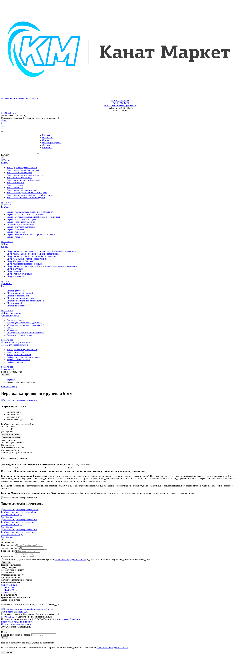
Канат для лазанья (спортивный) (22, 349)
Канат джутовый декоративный (22, 167)
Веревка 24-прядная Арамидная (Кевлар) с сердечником (33, 217)
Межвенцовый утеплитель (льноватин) (25, 325)
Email (9, 551)
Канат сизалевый (15, 185)
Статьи (45, 140)
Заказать (6, 562)
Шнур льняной (14, 271)
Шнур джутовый (15, 269)
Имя (9, 545)
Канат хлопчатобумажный (19, 177)
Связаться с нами (9, 585)
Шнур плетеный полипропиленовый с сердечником (31, 256)
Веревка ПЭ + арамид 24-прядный (23, 219)
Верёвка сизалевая (15, 229)
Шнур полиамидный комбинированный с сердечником (33, 254)
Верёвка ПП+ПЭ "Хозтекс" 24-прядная (25, 214)
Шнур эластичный (15, 276)
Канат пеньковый (15, 187)
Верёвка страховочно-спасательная (23, 357)
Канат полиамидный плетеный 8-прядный (27, 192)
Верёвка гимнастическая (18, 359)
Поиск (4, 638)
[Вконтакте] (7, 612)
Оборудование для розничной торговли (25, 332)
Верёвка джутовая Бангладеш (21, 227)
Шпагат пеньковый (16, 306)
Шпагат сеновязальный (18, 296)
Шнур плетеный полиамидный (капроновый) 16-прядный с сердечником (41, 251)
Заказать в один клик (11, 437)
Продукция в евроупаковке (19, 335)
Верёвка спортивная (16, 362)
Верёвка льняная (14, 237)
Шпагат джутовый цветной (20, 293)
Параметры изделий (51, 142)
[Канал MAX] (21, 612)
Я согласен (7, 652)
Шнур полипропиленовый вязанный (24, 264)
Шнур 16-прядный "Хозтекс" (20, 261)
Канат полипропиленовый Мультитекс (25, 175)
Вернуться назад (9, 386)
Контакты (47, 147)
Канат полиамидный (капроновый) (23, 170)
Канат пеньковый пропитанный (22, 190)
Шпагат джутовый (15, 291)
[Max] (4, 120)
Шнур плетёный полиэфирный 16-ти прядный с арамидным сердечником (42, 266)
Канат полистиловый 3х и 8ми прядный (26, 197)
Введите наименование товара (15, 635)
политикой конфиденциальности (112, 647)
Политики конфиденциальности (70, 559)
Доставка (46, 145)
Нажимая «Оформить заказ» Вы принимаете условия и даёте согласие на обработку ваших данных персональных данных (78, 559)
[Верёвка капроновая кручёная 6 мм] (19, 400)
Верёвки (11, 379)
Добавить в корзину (10, 434)
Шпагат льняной (14, 303)
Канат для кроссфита (17, 352)
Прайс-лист (47, 137)
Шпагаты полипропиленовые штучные (25, 301)
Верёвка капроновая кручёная (21, 222)
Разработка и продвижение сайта (16, 622)
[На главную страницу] (27, 609)
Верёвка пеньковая (16, 232)
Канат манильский (15, 182)
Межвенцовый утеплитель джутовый (24, 322)
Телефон (11, 548)
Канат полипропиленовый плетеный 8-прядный (30, 195)
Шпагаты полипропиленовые (21, 298)
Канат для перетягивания (19, 354)
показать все (7, 202)
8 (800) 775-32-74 (9, 113)
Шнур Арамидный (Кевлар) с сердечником (27, 259)
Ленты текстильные (16, 320)
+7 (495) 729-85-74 (120, 103)
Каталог (5, 375)
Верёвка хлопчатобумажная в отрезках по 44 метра (31, 234)
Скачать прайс (8, 369)
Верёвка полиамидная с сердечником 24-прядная (30, 212)
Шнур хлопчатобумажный (19, 274)
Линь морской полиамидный (20, 224)
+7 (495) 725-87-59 (120, 100)
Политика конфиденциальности (16, 624)
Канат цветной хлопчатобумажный (23, 180)
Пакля (9, 327)
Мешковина (12, 330)
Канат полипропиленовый (19, 172)
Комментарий (7, 556)
